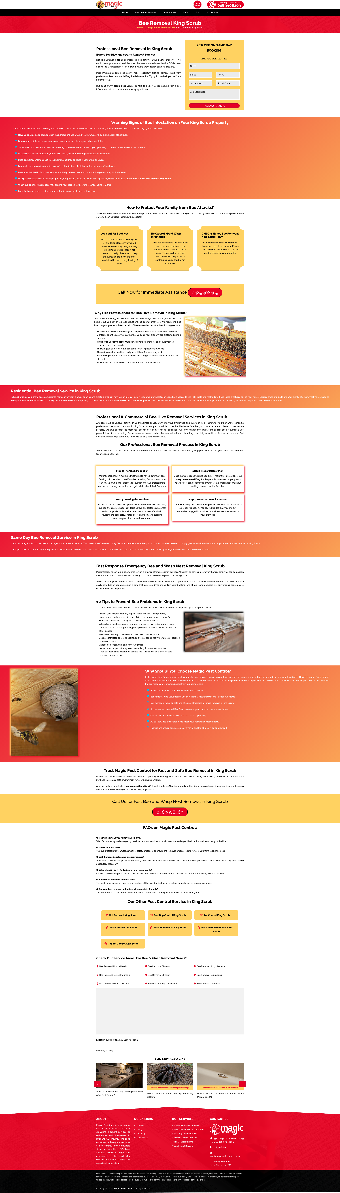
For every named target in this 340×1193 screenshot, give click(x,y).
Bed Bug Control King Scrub (170, 915)
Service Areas (169, 12)
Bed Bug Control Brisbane (186, 1133)
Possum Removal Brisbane (186, 1125)
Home (125, 12)
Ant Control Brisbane (183, 1146)
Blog (198, 12)
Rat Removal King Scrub (123, 915)
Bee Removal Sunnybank (209, 975)
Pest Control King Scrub (123, 927)
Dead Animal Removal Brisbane (188, 1129)
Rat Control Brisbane (183, 1142)
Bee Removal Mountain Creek (114, 983)
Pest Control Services (145, 12)
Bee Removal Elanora (159, 966)
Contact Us (212, 12)
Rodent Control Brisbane (185, 1138)
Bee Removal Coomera (208, 983)
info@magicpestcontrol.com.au (225, 1156)
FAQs (185, 12)
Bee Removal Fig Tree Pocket (162, 983)
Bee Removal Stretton (159, 975)
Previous (97, 1084)
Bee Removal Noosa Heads (113, 966)
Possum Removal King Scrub (170, 927)
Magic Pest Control (123, 1188)
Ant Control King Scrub (217, 915)
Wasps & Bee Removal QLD (161, 27)
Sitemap (141, 1133)
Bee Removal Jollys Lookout (211, 966)
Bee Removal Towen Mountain (114, 975)
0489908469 (229, 4)
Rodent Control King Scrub (123, 943)
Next (242, 1084)
